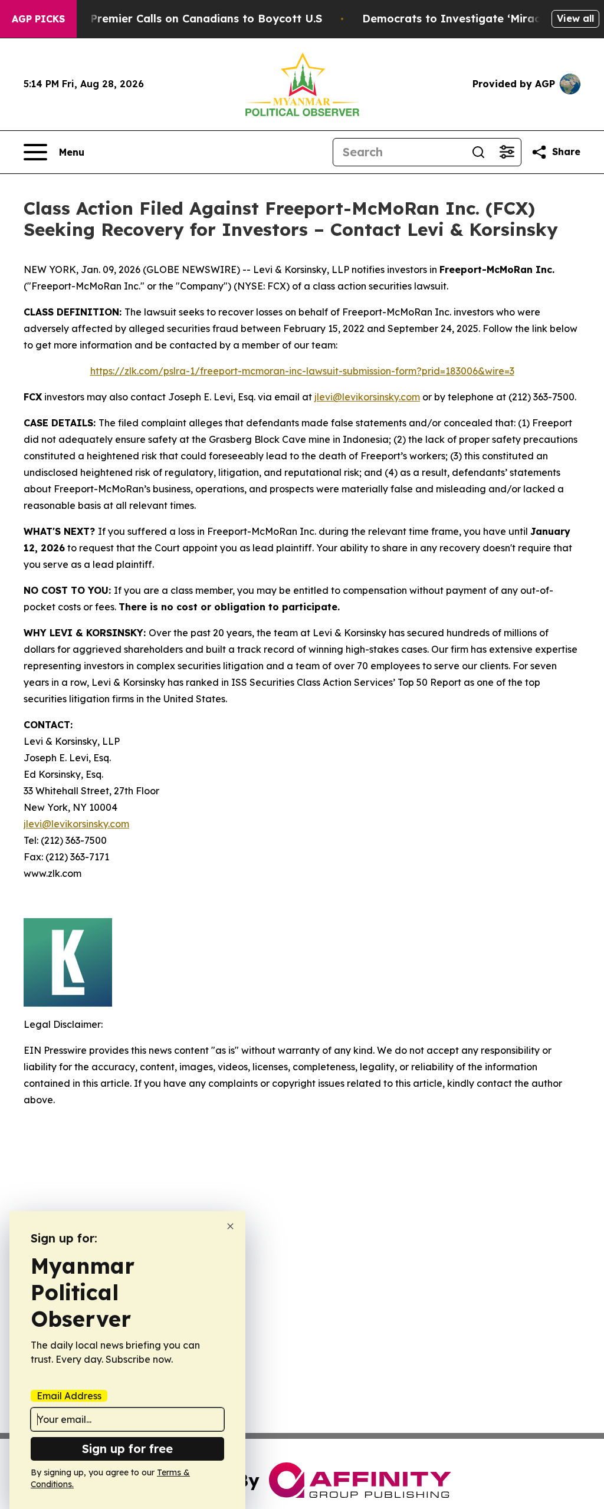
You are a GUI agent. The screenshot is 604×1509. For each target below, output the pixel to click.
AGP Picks (38, 19)
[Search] (478, 152)
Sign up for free (127, 1448)
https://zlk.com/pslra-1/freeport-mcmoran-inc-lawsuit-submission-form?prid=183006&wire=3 (302, 371)
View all (575, 18)
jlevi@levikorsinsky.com (367, 397)
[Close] (230, 1226)
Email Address (69, 1396)
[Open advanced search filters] (507, 152)
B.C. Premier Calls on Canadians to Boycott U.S (194, 18)
